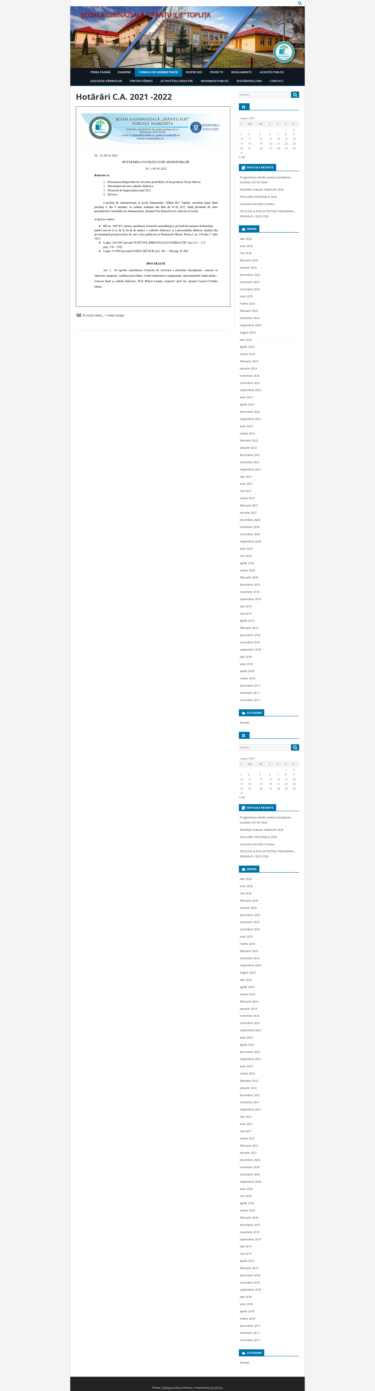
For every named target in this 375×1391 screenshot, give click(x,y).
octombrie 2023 (250, 383)
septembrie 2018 (250, 649)
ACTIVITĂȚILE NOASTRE (177, 81)
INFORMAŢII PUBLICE (215, 81)
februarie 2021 (249, 505)
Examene (124, 72)
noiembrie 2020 (250, 527)
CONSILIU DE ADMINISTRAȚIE (158, 72)
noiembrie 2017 (250, 693)
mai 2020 (246, 556)
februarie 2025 (249, 311)
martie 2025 (247, 303)
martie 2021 (247, 498)
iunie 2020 (246, 548)
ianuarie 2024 (248, 368)
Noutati (244, 722)
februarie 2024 (249, 361)
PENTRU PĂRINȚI (141, 81)
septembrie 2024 (250, 325)
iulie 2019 (246, 606)
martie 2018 (247, 678)
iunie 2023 (246, 397)
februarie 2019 (249, 628)
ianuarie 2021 (248, 512)
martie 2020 (247, 570)
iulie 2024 (246, 340)
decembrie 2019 (250, 584)
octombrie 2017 (250, 700)
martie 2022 (247, 433)
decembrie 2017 (250, 685)
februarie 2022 (249, 440)
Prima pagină (100, 72)
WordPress (216, 1387)
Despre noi (194, 72)
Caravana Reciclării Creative (257, 204)
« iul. (242, 157)
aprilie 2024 (247, 347)
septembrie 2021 (250, 469)
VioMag (165, 1387)
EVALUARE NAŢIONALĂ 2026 (258, 197)
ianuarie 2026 (248, 267)
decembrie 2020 (250, 520)
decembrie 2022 (250, 412)
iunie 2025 (246, 296)
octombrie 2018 (250, 642)
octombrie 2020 (250, 534)
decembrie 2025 (250, 275)
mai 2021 (246, 491)
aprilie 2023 (247, 404)
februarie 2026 (249, 260)
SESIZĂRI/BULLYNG (249, 81)
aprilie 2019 (247, 620)
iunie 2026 (246, 246)
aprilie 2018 (247, 671)
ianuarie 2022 (248, 448)
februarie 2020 (249, 577)
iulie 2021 (246, 476)
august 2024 (247, 332)
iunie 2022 (246, 426)
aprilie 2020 (247, 563)
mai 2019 (246, 613)
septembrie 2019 (250, 599)
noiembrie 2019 (250, 592)
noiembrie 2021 (250, 462)
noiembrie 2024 (250, 318)
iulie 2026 (246, 239)
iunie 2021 (246, 484)
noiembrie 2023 (250, 376)
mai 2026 (246, 253)
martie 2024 (247, 354)
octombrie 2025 (250, 289)
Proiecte (216, 72)
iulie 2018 (246, 657)
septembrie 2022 (250, 419)
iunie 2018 (246, 664)
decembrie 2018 (250, 635)
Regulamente (241, 72)
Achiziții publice (272, 72)
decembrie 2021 (250, 455)
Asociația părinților (106, 81)
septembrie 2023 (250, 390)
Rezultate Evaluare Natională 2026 (261, 189)
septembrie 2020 (250, 541)
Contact (277, 81)
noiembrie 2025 (250, 282)
